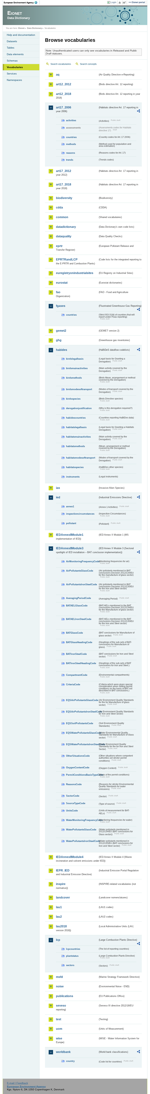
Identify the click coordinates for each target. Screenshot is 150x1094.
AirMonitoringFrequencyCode (82, 561)
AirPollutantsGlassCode (79, 570)
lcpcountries (73, 949)
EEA (22, 2)
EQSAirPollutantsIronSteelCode (82, 711)
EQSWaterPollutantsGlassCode (82, 732)
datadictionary (66, 226)
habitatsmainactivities (78, 436)
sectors (70, 965)
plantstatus (72, 956)
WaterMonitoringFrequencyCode (82, 820)
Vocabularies (15, 67)
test (58, 1019)
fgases (60, 305)
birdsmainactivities (77, 368)
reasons (70, 153)
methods (71, 144)
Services (12, 73)
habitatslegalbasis (76, 427)
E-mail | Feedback (17, 1083)
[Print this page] (120, 2)
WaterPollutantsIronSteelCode (82, 841)
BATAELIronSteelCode (78, 619)
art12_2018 (63, 93)
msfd (59, 976)
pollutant (71, 523)
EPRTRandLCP (67, 259)
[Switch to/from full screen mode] (125, 2)
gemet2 (61, 330)
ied (58, 497)
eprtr (59, 246)
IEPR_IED (63, 870)
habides (61, 349)
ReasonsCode (74, 784)
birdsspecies (73, 398)
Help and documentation (21, 34)
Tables (10, 47)
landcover (63, 897)
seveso (61, 1005)
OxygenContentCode (77, 767)
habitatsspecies (75, 467)
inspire (60, 884)
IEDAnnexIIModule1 (69, 534)
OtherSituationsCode (78, 755)
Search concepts (88, 64)
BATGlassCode (74, 632)
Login (113, 2)
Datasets (12, 41)
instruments (73, 476)
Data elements (15, 54)
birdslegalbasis (74, 358)
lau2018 (61, 926)
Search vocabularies (60, 64)
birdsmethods (74, 377)
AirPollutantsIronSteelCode (81, 584)
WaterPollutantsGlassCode (81, 829)
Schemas (12, 60)
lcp (58, 939)
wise (59, 1038)
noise (60, 986)
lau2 (59, 916)
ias (58, 487)
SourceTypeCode (75, 803)
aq (57, 74)
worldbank (63, 1051)
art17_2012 (63, 171)
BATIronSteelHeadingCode (81, 663)
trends (69, 159)
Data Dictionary (34, 28)
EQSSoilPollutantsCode (79, 723)
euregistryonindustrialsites (74, 273)
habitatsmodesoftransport (80, 457)
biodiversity (64, 198)
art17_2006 (63, 107)
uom (59, 1028)
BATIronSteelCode (76, 654)
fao (58, 292)
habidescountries (76, 417)
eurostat (62, 282)
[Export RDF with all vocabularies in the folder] (138, 111)
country (70, 1061)
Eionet (21, 28)
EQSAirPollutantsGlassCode (82, 700)
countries (71, 137)
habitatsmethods (75, 446)
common (62, 217)
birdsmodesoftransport (79, 389)
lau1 (59, 907)
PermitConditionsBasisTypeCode (82, 774)
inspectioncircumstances (80, 513)
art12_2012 (63, 84)
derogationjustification (79, 408)
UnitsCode (72, 810)
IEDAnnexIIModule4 (69, 857)
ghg (58, 340)
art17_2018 (63, 184)
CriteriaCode (73, 684)
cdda (59, 207)
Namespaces (14, 79)
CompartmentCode (76, 675)
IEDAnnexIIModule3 (69, 548)
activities (71, 120)
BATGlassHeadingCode (79, 642)
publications (64, 996)
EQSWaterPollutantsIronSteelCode (82, 744)
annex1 (70, 506)
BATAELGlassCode (76, 605)
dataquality (63, 236)
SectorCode (72, 795)
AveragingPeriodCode (78, 598)
